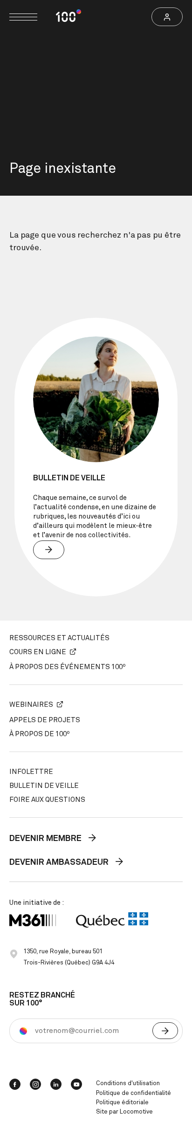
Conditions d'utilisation (128, 1083)
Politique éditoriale (122, 1103)
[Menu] (23, 17)
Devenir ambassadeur (59, 862)
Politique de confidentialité (133, 1093)
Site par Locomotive (124, 1112)
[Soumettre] (165, 1030)
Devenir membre (46, 838)
